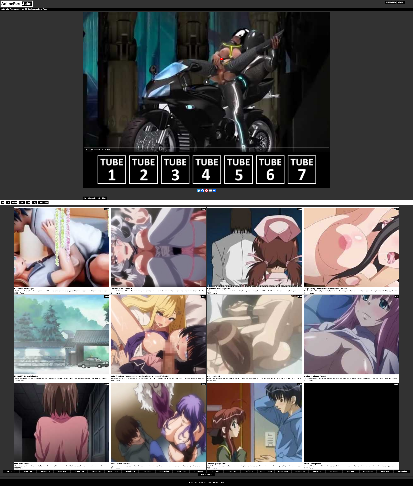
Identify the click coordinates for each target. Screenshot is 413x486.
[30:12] (254, 461)
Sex (28, 203)
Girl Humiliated (213, 376)
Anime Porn (45, 471)
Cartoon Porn (79, 471)
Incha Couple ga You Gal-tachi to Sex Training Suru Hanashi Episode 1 (140, 376)
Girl (8, 203)
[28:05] (351, 461)
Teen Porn (351, 471)
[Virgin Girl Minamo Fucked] (351, 374)
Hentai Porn (130, 471)
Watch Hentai (206, 475)
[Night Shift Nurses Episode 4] (254, 286)
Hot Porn (147, 471)
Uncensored (43, 203)
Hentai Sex (215, 471)
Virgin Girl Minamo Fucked (315, 376)
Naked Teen (283, 471)
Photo (104, 198)
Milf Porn (249, 471)
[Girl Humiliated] (254, 374)
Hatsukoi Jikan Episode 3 (121, 289)
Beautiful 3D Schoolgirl (24, 289)
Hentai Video (181, 471)
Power (21, 203)
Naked (14, 203)
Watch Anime (402, 471)
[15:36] (158, 461)
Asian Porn (28, 471)
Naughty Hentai (266, 471)
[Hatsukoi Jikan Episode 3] (158, 286)
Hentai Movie (198, 471)
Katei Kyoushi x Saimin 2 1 (121, 464)
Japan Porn (232, 471)
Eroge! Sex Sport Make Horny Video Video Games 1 (325, 289)
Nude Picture (300, 471)
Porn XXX (317, 471)
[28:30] (61, 461)
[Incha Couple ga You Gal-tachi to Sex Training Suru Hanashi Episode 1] (158, 374)
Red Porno (334, 471)
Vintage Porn (368, 471)
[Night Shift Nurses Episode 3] (61, 374)
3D (3, 203)
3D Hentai (11, 471)
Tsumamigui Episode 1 (216, 464)
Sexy (34, 203)
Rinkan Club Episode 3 (313, 464)
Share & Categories (89, 198)
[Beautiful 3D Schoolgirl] (61, 286)
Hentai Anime (164, 471)
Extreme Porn (96, 471)
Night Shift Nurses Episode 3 (26, 376)
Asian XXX (62, 471)
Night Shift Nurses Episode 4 (219, 289)
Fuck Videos (113, 471)
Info (99, 198)
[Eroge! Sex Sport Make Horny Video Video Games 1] (351, 286)
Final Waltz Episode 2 (23, 464)
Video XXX (385, 471)
